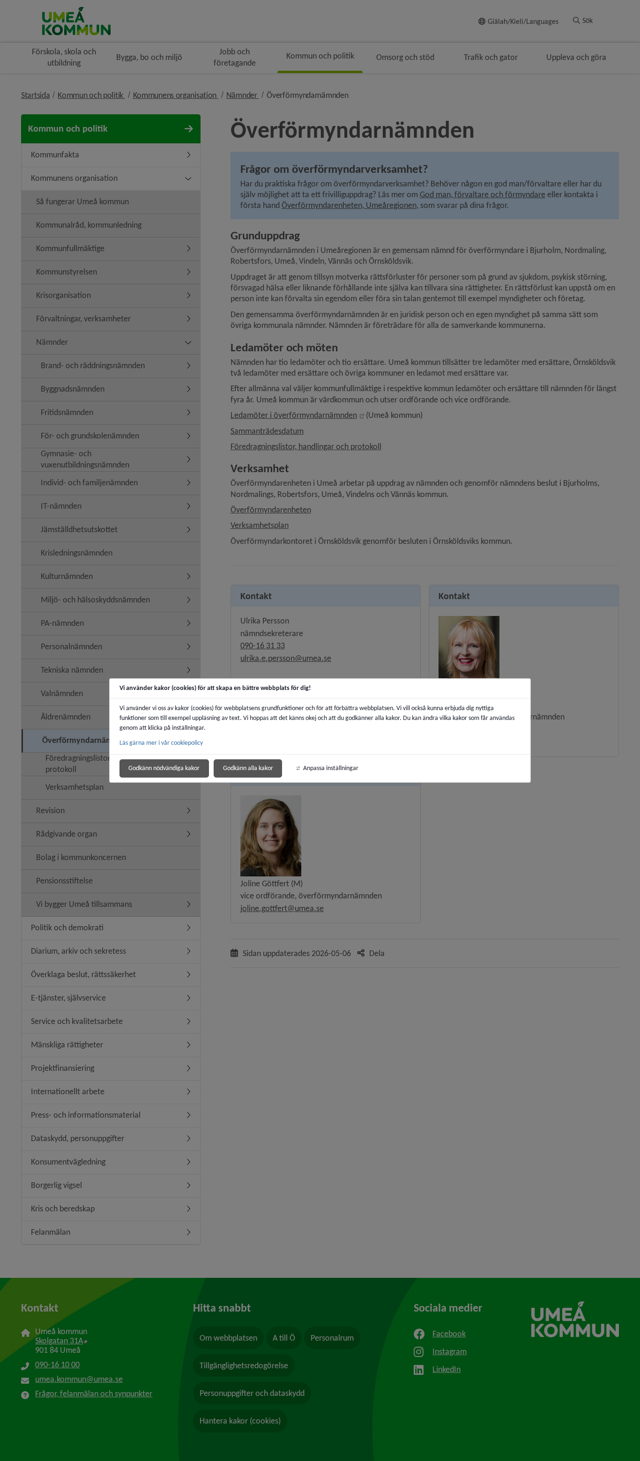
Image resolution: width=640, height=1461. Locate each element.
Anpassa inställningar (330, 768)
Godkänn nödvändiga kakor (164, 768)
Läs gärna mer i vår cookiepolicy (161, 743)
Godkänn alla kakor (248, 768)
